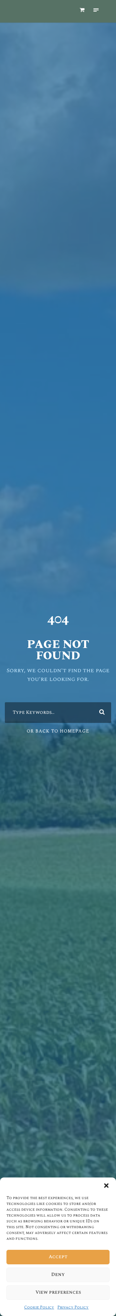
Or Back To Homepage (58, 731)
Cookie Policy (39, 1307)
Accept (58, 1256)
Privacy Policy (73, 1307)
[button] (106, 1185)
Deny (58, 1274)
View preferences (58, 1292)
